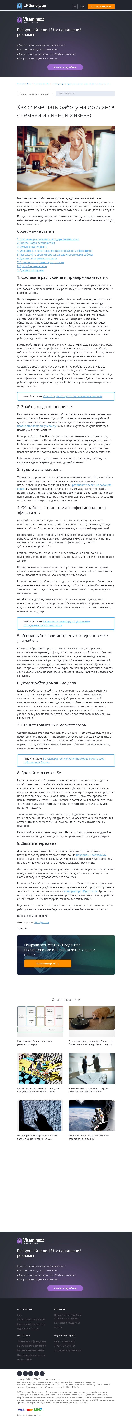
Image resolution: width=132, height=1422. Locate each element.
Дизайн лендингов (64, 1345)
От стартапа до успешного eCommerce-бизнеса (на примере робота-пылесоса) (91, 1043)
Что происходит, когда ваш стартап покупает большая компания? (88, 1090)
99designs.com (41, 922)
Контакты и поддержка (67, 1322)
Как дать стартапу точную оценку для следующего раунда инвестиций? (38, 1090)
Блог (19, 1314)
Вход (82, 6)
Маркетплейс (24, 1359)
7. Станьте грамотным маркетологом (40, 262)
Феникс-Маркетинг (45, 1384)
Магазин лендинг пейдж (31, 1350)
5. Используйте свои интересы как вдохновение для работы (55, 254)
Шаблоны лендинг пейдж (31, 1345)
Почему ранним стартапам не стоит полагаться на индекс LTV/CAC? (37, 1137)
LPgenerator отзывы (28, 1328)
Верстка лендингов (65, 1341)
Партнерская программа (31, 1354)
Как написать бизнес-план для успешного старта (34, 1043)
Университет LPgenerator (31, 1319)
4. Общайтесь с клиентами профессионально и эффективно (54, 250)
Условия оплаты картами (29, 1414)
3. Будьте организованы (32, 247)
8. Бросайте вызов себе (32, 266)
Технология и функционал (31, 1341)
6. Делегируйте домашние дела (37, 258)
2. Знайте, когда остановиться (36, 243)
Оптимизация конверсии (68, 1350)
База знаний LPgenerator (31, 1324)
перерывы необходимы (91, 855)
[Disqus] (66, 1186)
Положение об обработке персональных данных (68, 1316)
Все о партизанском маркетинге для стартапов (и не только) (89, 1137)
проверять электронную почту (36, 426)
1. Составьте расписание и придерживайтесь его (48, 239)
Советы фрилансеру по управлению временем (72, 396)
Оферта (58, 1327)
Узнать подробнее (65, 67)
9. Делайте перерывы (30, 270)
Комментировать (47, 963)
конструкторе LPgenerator (80, 891)
